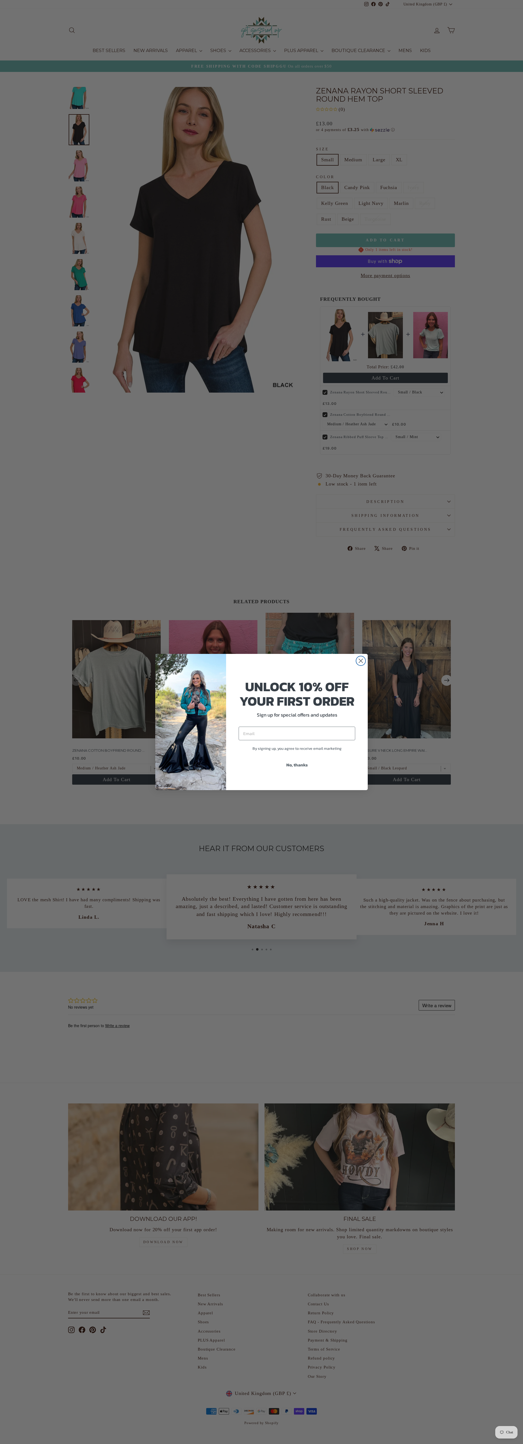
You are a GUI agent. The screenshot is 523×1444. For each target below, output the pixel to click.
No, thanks (297, 765)
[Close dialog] (361, 661)
